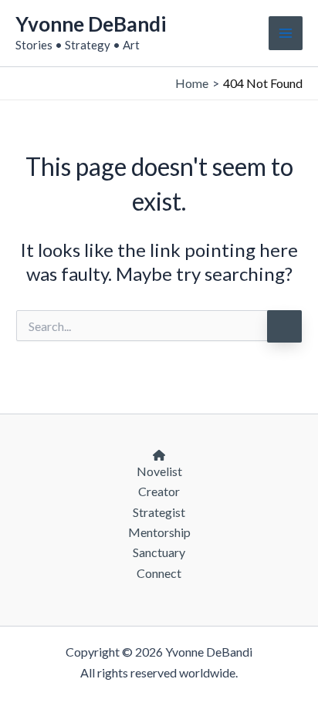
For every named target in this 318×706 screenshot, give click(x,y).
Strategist (159, 512)
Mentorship (159, 532)
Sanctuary (159, 552)
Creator (159, 491)
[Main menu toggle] (286, 33)
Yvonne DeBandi (90, 24)
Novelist (159, 471)
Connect (159, 573)
